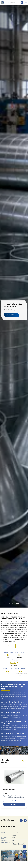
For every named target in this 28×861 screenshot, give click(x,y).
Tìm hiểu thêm (10, 315)
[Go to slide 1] (9, 604)
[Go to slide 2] (13, 604)
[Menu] (25, 2)
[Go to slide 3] (17, 604)
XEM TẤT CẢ (19, 761)
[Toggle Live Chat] (24, 856)
